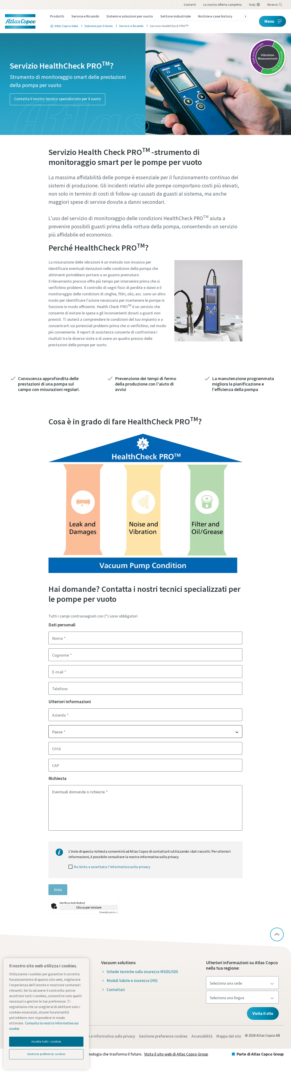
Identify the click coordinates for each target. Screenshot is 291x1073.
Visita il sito (262, 1013)
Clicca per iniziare (88, 907)
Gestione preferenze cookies (163, 1036)
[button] (145, 731)
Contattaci (116, 989)
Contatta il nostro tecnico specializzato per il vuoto (57, 98)
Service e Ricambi (85, 16)
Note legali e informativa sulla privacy (103, 1036)
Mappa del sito (228, 1036)
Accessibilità (201, 1036)
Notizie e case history (215, 16)
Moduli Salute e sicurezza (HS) (132, 980)
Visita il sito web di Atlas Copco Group (176, 1054)
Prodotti (57, 16)
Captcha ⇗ (108, 912)
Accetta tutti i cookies (46, 1041)
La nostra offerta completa (222, 4)
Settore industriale (175, 16)
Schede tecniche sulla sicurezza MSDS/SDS (142, 971)
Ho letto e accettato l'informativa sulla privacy (112, 866)
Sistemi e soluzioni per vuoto (129, 16)
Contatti (190, 4)
